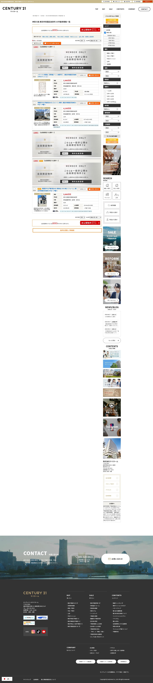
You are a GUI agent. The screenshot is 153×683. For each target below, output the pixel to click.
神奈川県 (108, 32)
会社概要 (108, 478)
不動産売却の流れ (95, 629)
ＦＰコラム (116, 618)
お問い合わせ (117, 559)
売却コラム (93, 611)
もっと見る (112, 340)
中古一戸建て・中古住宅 (63, 36)
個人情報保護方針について (48, 679)
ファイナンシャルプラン (119, 616)
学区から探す (113, 212)
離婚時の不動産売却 (95, 618)
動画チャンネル (117, 603)
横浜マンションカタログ (119, 606)
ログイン (147, 1)
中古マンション (74, 36)
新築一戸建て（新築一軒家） (49, 36)
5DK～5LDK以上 (111, 101)
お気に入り (118, 1)
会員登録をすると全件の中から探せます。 (55, 30)
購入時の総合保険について (120, 613)
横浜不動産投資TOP (73, 626)
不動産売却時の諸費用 (96, 634)
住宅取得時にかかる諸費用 (120, 624)
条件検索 (113, 205)
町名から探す (113, 219)
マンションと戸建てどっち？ (120, 629)
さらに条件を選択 (113, 136)
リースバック (93, 613)
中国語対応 (116, 631)
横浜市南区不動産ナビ (73, 618)
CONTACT (144, 9)
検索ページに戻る (112, 22)
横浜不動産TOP (72, 603)
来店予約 (128, 1)
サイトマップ (27, 679)
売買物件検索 (71, 606)
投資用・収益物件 (89, 36)
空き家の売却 (93, 621)
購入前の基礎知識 (117, 611)
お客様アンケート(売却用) (106, 661)
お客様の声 (113, 653)
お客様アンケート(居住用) (85, 661)
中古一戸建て (110, 56)
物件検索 (107, 1)
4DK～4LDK (110, 99)
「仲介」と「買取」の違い (97, 631)
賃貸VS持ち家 (116, 626)
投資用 (109, 64)
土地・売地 (81, 36)
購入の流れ (116, 621)
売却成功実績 (93, 608)
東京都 (108, 30)
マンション (107, 197)
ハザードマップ (117, 608)
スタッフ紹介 (110, 484)
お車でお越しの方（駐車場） (117, 650)
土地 (108, 61)
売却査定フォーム (95, 606)
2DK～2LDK (110, 93)
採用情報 (108, 496)
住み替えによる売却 (95, 626)
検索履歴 (138, 1)
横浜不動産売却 (94, 603)
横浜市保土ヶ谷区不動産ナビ (75, 624)
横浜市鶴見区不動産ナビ (74, 621)
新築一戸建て (110, 53)
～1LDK (109, 91)
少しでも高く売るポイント (97, 637)
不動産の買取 (93, 616)
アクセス (108, 490)
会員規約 (35, 679)
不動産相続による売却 (96, 624)
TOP (96, 9)
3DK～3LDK (110, 96)
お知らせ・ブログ (94, 653)
